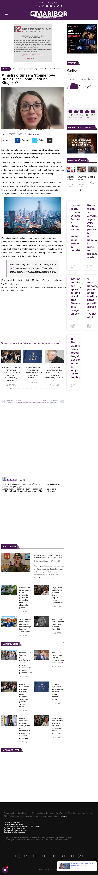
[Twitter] (39, 6)
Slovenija (36, 134)
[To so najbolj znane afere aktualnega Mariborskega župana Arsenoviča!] (9, 621)
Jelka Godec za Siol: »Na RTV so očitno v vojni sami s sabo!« (58, 658)
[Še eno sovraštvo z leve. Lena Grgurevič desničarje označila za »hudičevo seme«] (92, 169)
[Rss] (54, 6)
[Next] (63, 545)
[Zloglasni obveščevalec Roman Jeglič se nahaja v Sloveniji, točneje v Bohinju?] (54, 356)
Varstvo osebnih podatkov (13, 824)
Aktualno (28, 134)
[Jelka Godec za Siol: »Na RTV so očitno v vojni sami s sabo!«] (41, 655)
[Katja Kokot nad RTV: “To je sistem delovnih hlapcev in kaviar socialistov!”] (41, 590)
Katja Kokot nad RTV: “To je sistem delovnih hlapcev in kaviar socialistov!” (57, 595)
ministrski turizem (54, 343)
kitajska (44, 343)
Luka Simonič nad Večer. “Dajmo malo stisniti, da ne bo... (81, 142)
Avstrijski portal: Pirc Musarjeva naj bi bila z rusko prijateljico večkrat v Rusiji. (48, 556)
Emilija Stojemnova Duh (31, 343)
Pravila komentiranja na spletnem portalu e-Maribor (22, 826)
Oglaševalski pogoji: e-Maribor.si (16, 830)
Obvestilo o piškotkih (12, 822)
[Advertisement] (32, 318)
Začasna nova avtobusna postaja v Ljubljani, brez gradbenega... (41, 69)
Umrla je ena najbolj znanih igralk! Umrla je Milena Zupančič (58, 624)
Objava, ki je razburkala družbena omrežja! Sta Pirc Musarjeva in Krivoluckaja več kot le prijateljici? (24, 728)
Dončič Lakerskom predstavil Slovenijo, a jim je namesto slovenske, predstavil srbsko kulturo (24, 695)
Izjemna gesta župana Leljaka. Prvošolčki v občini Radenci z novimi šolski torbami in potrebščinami (25, 663)
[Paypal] (61, 6)
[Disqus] (32, 440)
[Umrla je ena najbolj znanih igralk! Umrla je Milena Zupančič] (41, 621)
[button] (13, 69)
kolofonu (64, 816)
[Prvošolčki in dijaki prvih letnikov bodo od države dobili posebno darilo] (32, 356)
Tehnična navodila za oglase (14, 832)
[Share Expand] (50, 140)
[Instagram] (43, 6)
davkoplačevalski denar (13, 343)
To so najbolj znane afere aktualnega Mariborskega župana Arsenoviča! (25, 625)
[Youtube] (47, 6)
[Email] (51, 6)
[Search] (91, 15)
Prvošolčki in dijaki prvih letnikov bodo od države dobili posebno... (33, 373)
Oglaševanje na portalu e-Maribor (16, 828)
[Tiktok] (58, 6)
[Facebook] (17, 856)
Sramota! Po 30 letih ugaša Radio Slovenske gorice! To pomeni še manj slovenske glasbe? (25, 598)
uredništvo (44, 561)
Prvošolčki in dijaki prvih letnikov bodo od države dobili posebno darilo (58, 691)
